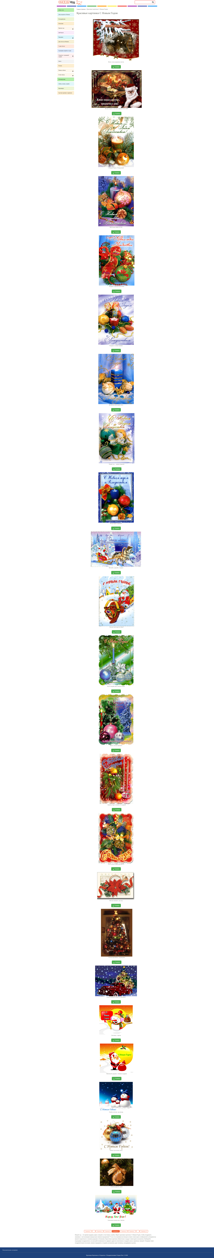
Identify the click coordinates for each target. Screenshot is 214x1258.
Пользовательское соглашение (10, 1250)
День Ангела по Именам (64, 41)
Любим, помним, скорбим (64, 83)
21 (144, 1231)
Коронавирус (61, 88)
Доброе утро (61, 10)
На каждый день (62, 19)
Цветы (60, 61)
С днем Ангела (62, 46)
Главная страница (81, 9)
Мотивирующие (62, 79)
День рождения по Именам (64, 14)
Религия (60, 65)
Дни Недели (61, 32)
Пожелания (61, 23)
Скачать (117, 66)
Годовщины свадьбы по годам (65, 50)
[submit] (153, 2)
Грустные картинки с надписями (65, 92)
